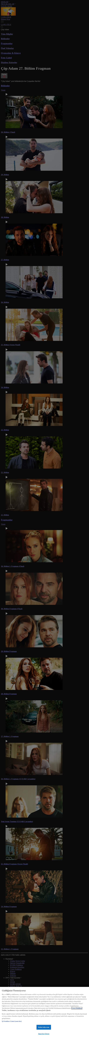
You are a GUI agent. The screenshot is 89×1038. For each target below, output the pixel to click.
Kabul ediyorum (43, 1027)
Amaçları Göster (43, 1034)
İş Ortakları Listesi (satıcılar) (12, 1021)
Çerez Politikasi (77, 1008)
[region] (44, 1012)
